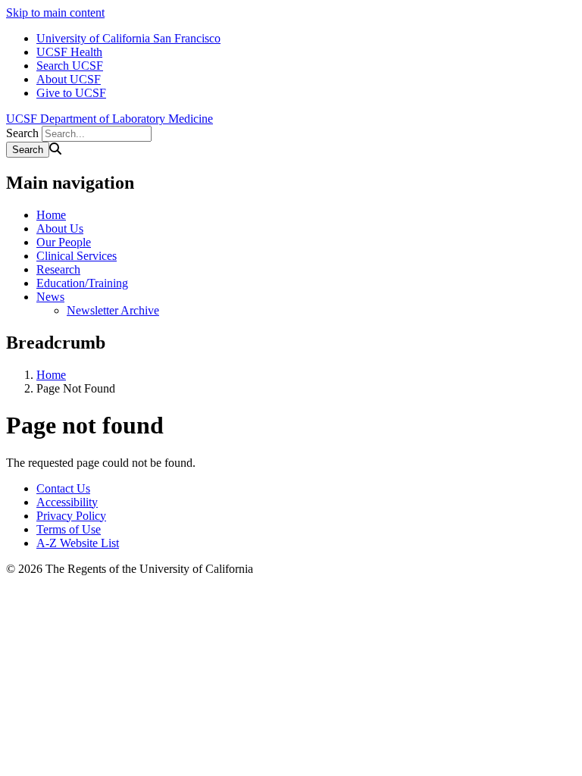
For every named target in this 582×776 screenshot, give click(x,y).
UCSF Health (69, 51)
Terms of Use (68, 529)
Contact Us (63, 488)
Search (22, 133)
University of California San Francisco (128, 38)
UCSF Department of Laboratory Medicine (109, 118)
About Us (59, 228)
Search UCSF (69, 65)
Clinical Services (76, 255)
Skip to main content (55, 12)
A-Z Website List (77, 543)
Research (58, 269)
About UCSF (68, 79)
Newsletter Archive (113, 310)
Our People (63, 242)
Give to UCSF (71, 92)
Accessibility (67, 502)
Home (51, 214)
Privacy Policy (71, 515)
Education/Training (82, 283)
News (50, 296)
